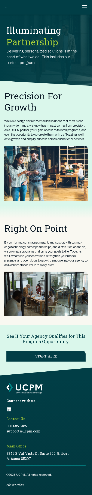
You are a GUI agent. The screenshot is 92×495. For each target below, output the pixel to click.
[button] (83, 7)
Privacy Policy (15, 484)
